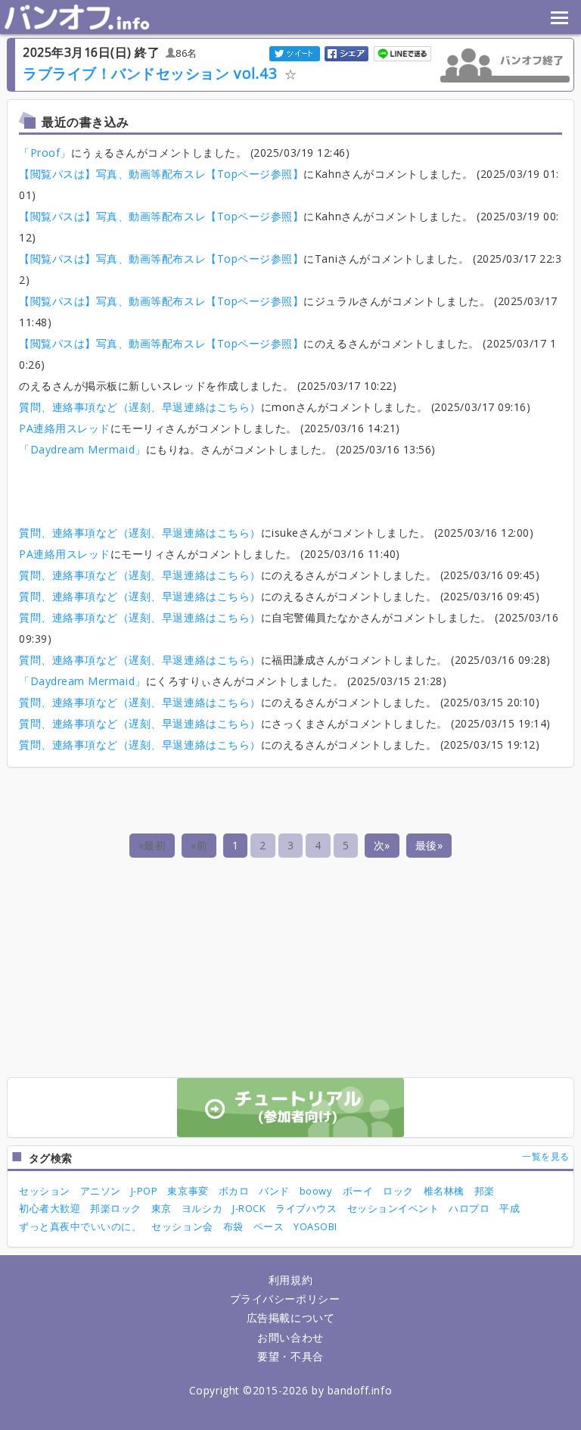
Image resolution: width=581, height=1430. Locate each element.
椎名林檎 (444, 1191)
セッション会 (182, 1226)
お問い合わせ (290, 1337)
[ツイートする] (295, 52)
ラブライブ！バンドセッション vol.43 (150, 73)
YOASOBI (315, 1226)
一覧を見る (546, 1156)
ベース (268, 1226)
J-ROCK (249, 1208)
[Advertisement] (290, 486)
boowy (316, 1191)
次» (382, 845)
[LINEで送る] (403, 52)
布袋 (233, 1226)
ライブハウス (306, 1208)
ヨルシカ (202, 1208)
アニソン (100, 1191)
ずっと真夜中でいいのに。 (80, 1226)
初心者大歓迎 (49, 1208)
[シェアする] (347, 52)
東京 (161, 1208)
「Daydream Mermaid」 (82, 449)
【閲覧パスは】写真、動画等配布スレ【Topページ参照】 (161, 174)
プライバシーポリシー (285, 1298)
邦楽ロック (115, 1208)
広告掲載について (290, 1317)
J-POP (144, 1191)
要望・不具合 (290, 1356)
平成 (509, 1208)
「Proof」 (45, 152)
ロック (398, 1191)
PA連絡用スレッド (64, 428)
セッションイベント (393, 1208)
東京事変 (187, 1191)
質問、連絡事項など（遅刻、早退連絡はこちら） (140, 407)
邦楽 (484, 1191)
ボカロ (234, 1191)
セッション (44, 1191)
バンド (274, 1191)
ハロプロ (469, 1208)
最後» (429, 845)
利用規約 (290, 1280)
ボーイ (358, 1191)
